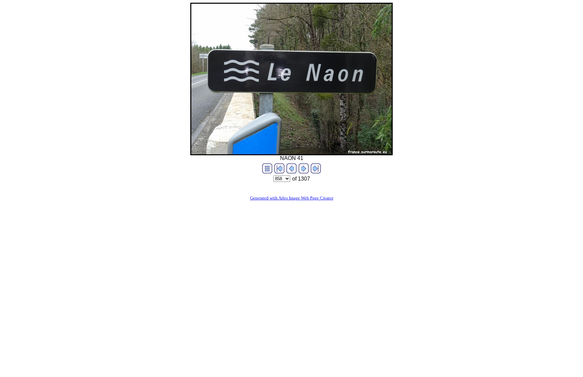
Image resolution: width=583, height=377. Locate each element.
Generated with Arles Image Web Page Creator (291, 197)
